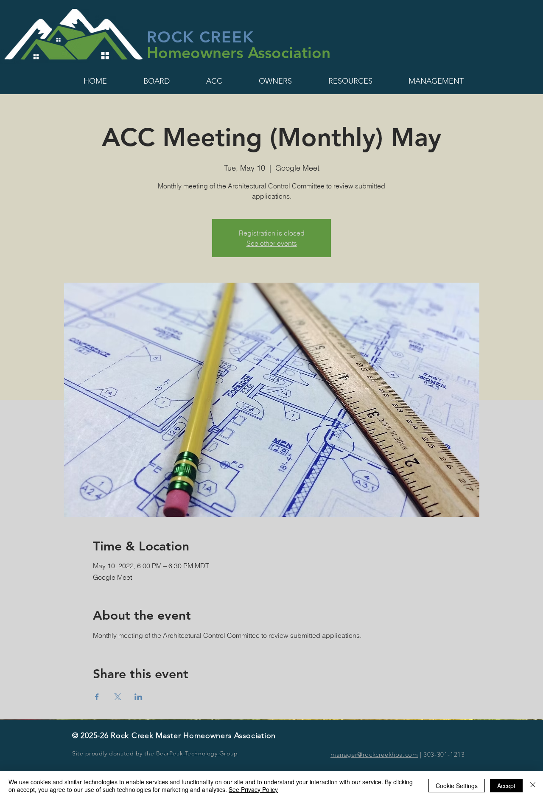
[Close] (533, 785)
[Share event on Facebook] (97, 696)
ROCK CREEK (200, 36)
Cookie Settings (457, 785)
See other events (271, 243)
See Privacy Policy (253, 789)
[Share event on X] (118, 696)
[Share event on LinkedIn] (138, 696)
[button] (95, 81)
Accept (506, 785)
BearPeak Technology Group (197, 753)
